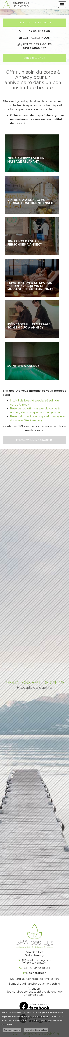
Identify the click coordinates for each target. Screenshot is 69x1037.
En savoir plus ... (34, 994)
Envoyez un (32, 440)
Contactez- (36, 37)
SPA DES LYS (21, 4)
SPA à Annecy (34, 955)
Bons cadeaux (35, 58)
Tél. (35, 31)
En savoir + (32, 153)
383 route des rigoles (34, 46)
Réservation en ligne (34, 22)
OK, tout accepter (12, 1030)
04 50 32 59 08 (40, 968)
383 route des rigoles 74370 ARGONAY (36, 961)
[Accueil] (6, 4)
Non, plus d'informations (36, 1030)
